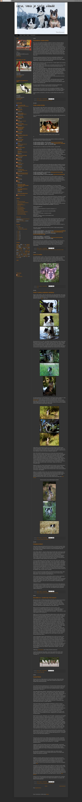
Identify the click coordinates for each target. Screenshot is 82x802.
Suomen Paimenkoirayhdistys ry (22, 211)
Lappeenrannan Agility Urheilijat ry (23, 202)
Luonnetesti (21, 250)
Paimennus (18, 251)
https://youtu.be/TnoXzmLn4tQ (56, 172)
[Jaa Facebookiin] (52, 99)
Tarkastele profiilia (19, 276)
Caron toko (43, 592)
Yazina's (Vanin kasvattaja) (21, 214)
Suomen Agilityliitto (20, 207)
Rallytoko (47, 539)
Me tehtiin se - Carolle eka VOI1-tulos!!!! (44, 597)
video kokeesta (40, 649)
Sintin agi (27, 251)
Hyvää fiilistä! (37, 677)
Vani (24, 35)
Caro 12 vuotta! (37, 254)
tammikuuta (20, 227)
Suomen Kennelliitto (20, 210)
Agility (38, 592)
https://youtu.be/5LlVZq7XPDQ (56, 237)
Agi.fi (18, 200)
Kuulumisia (40, 100)
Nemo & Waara (20, 131)
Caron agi (38, 539)
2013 (18, 235)
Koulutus (26, 247)
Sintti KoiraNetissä (19, 98)
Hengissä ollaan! (38, 544)
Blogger (47, 794)
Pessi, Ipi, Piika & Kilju (21, 105)
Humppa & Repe (20, 116)
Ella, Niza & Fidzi (20, 139)
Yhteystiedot (32, 35)
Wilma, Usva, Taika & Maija (22, 155)
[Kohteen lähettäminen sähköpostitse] (49, 99)
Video (52, 783)
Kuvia (44, 539)
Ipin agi (22, 247)
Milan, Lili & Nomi (20, 123)
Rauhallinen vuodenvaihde (41, 40)
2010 (18, 239)
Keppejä (19, 190)
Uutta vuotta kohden (39, 105)
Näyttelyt (26, 250)
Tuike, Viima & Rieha (21, 147)
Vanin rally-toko (59, 249)
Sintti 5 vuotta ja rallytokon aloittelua (43, 292)
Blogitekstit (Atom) (38, 787)
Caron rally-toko (39, 249)
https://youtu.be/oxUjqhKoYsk (56, 142)
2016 (18, 231)
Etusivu (16, 35)
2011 (18, 238)
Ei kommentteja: (44, 248)
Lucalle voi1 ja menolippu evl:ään (22, 170)
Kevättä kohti (19, 178)
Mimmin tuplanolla (20, 156)
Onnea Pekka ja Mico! (21, 186)
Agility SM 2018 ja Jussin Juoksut (22, 124)
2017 (18, 226)
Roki (18, 177)
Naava (19, 143)
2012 (18, 236)
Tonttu (19, 120)
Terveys (48, 100)
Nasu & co (19, 162)
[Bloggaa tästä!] (50, 99)
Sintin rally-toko (44, 100)
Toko (17, 255)
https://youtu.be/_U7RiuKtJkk (59, 143)
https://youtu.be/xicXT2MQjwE (59, 230)
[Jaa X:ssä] (51, 99)
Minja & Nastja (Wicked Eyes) (23, 193)
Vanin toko (54, 592)
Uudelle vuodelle (20, 140)
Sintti (28, 35)
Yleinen (51, 100)
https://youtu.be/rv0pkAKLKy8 (58, 174)
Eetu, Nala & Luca (21, 169)
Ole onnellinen (20, 132)
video (37, 763)
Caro (21, 35)
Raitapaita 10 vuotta (20, 163)
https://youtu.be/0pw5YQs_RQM (39, 234)
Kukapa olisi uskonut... (21, 117)
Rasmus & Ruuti (20, 113)
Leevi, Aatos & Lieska (21, 195)
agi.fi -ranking (18, 56)
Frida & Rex (20, 151)
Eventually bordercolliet (21, 201)
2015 (18, 232)
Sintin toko (51, 249)
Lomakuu (19, 110)
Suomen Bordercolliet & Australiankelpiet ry (21, 209)
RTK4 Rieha (19, 148)
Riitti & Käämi (20, 109)
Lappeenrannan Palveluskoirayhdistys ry (21, 204)
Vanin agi (24, 255)
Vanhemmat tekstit (62, 786)
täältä (42, 298)
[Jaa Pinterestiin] (53, 99)
